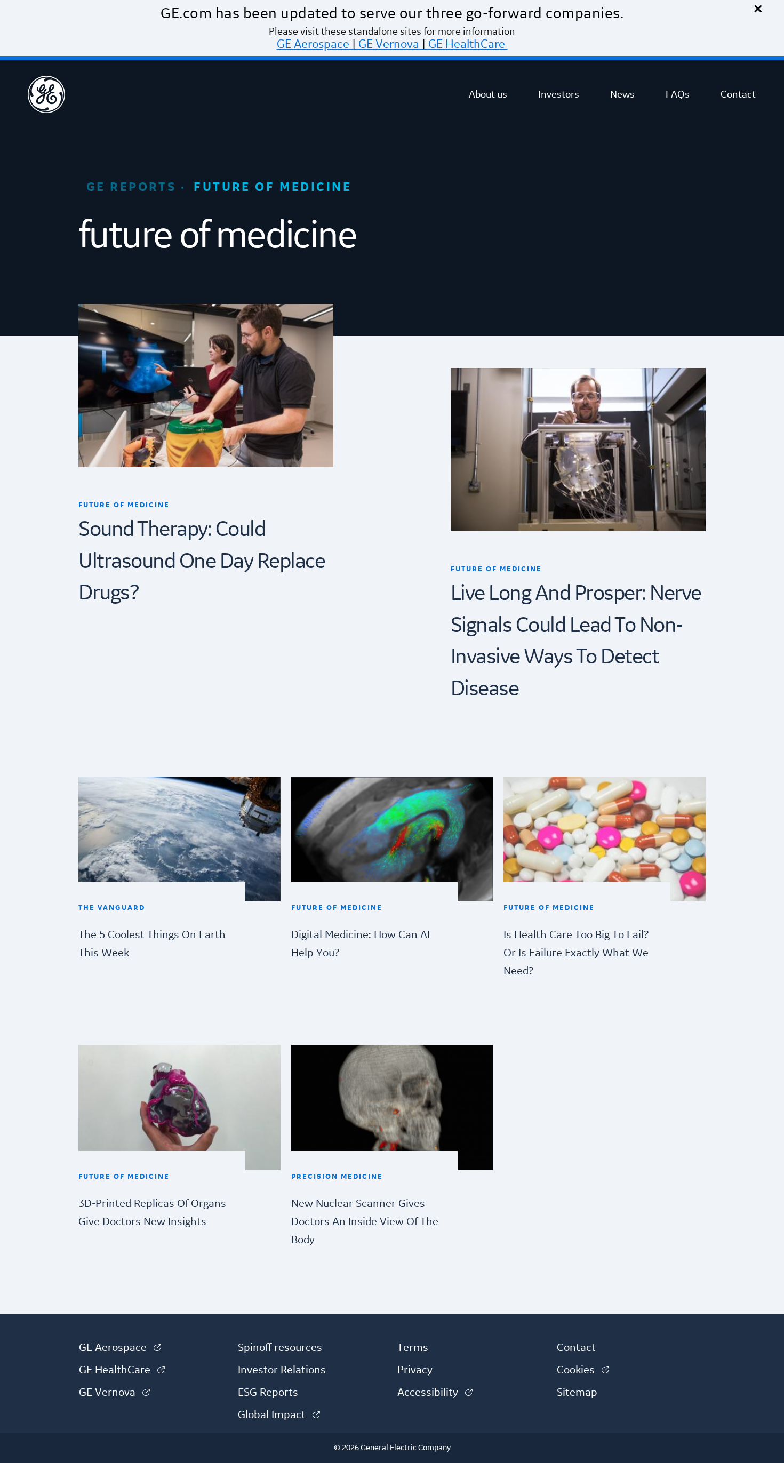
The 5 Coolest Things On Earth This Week (152, 944)
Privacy (415, 1370)
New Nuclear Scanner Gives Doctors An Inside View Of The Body (364, 1222)
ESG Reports (268, 1392)
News (622, 94)
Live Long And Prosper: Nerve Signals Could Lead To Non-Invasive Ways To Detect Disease (576, 641)
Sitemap (577, 1392)
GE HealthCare (466, 44)
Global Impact (279, 1415)
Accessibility (435, 1392)
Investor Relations (282, 1370)
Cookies (583, 1370)
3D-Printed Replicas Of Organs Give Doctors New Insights (152, 1213)
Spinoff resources (280, 1348)
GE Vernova (388, 44)
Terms (412, 1348)
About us (488, 94)
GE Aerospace (313, 44)
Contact (738, 94)
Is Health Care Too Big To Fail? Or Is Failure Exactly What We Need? (576, 953)
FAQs (678, 94)
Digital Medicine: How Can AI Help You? (360, 944)
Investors (558, 94)
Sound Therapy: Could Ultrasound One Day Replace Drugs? (201, 561)
